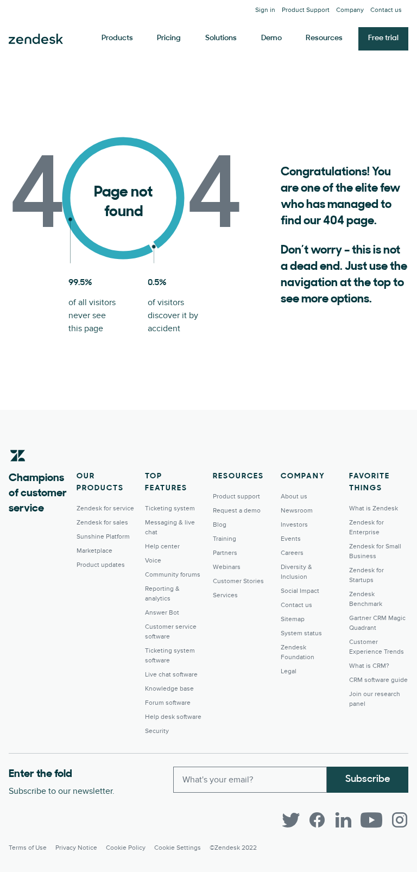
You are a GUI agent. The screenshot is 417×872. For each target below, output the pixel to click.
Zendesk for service (105, 508)
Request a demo (237, 511)
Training (224, 539)
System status (301, 633)
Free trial (383, 38)
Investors (294, 525)
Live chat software (171, 675)
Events (291, 539)
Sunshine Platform (103, 537)
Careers (292, 553)
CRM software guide (378, 680)
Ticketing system (170, 508)
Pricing (169, 38)
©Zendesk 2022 (233, 848)
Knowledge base (169, 689)
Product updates (101, 565)
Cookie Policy (126, 848)
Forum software (168, 703)
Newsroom (297, 511)
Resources (324, 38)
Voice (153, 561)
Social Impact (300, 591)
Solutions (221, 38)
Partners (225, 553)
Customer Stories (238, 581)
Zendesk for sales (102, 523)
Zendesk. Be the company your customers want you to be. (36, 39)
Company (350, 10)
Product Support (306, 10)
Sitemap (293, 619)
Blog (219, 525)
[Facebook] (317, 820)
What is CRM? (369, 666)
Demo (271, 38)
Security (157, 731)
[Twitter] (291, 820)
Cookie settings (177, 848)
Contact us (386, 10)
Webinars (227, 567)
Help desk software (173, 717)
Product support (236, 496)
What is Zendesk (373, 508)
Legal (288, 671)
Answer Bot (162, 613)
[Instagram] (399, 820)
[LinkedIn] (343, 820)
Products (117, 38)
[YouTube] (371, 820)
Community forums (172, 575)
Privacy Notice (76, 848)
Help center (162, 546)
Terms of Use (28, 848)
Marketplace (94, 551)
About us (294, 496)
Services (225, 595)
